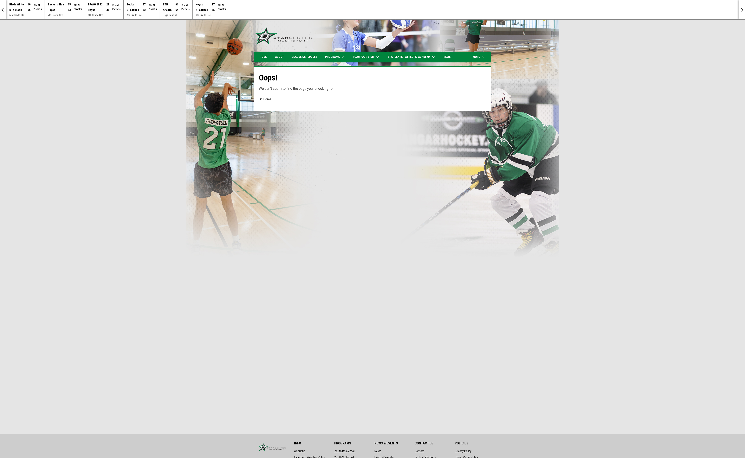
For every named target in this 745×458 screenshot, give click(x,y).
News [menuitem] (447, 57)
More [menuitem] (479, 57)
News (377, 451)
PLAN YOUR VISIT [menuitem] (366, 57)
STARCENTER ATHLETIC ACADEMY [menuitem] (412, 57)
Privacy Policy (463, 451)
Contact (419, 451)
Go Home (265, 99)
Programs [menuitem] (335, 57)
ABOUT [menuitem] (279, 57)
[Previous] (3, 9)
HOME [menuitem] (263, 57)
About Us (299, 451)
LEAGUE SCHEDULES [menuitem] (304, 57)
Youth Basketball (344, 451)
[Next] (742, 9)
